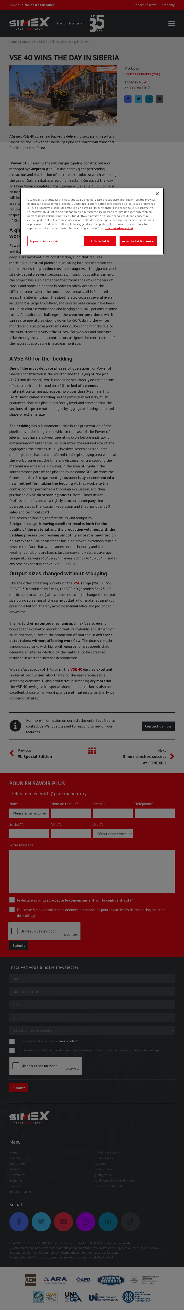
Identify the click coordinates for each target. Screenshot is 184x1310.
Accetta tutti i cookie (138, 241)
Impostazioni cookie (44, 241)
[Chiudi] (157, 193)
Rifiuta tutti (100, 241)
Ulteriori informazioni (119, 228)
